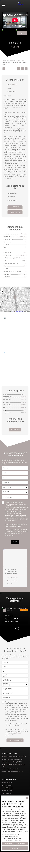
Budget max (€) (7, 689)
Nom (4, 473)
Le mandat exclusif (7, 788)
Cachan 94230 (20, 61)
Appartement (11, 61)
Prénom (5, 468)
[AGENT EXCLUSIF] (23, 5)
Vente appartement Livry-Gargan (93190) (14, 756)
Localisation (5, 683)
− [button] (2, 291)
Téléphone (6, 482)
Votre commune (8, 487)
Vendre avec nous (7, 785)
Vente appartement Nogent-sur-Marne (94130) (13, 765)
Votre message (7, 497)
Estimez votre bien (7, 782)
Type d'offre (5, 674)
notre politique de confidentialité (11, 840)
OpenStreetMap (20, 311)
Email (4, 477)
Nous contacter (6, 793)
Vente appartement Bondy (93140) (12, 762)
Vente (4, 61)
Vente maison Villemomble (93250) (12, 772)
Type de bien (5, 679)
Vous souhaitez (6, 491)
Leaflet (13, 311)
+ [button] (2, 289)
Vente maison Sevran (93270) (10, 769)
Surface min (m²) (8, 693)
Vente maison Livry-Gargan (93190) (12, 759)
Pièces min (6, 697)
